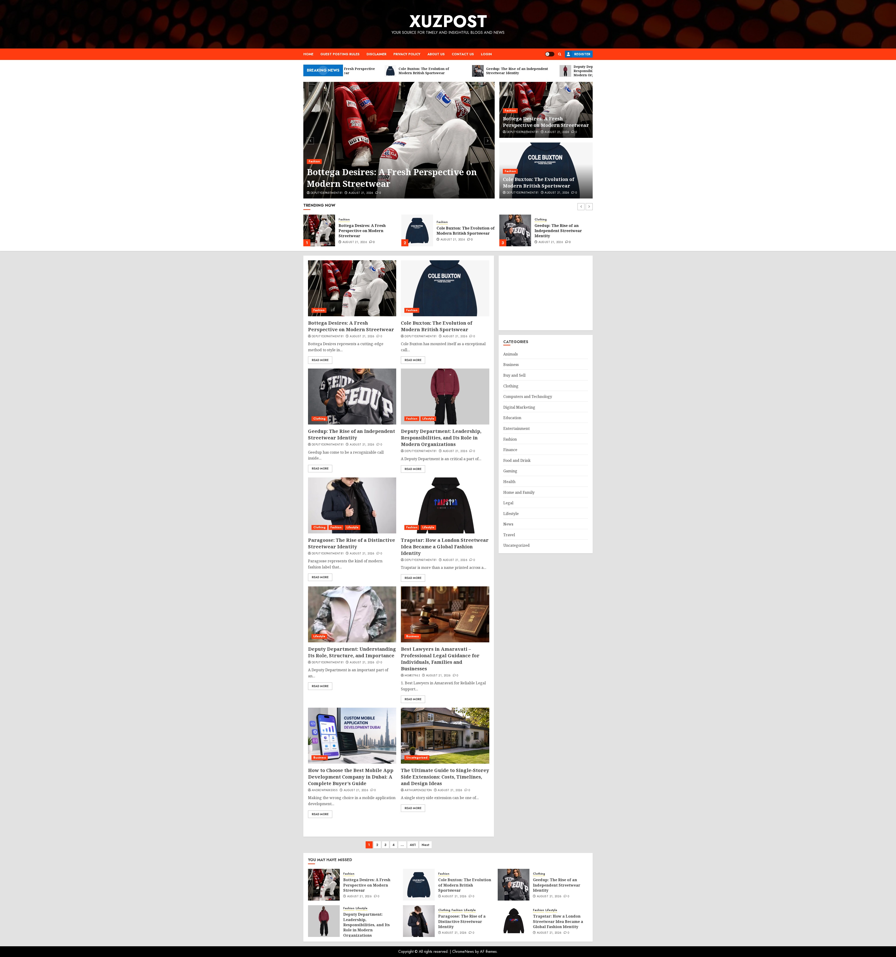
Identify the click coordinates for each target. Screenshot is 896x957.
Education (512, 417)
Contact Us (463, 54)
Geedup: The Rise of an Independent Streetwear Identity (460, 231)
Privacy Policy (406, 54)
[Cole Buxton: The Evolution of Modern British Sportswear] (319, 230)
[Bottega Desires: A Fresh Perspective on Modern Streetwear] (399, 140)
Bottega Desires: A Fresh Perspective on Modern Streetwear (392, 177)
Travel (509, 534)
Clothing (443, 220)
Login (486, 54)
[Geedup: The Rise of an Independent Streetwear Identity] (417, 230)
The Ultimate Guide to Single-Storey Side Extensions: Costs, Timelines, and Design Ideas (445, 776)
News (508, 524)
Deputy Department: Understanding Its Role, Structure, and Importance (352, 652)
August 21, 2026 (361, 193)
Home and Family (519, 492)
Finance (510, 449)
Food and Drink (517, 460)
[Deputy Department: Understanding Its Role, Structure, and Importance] (352, 614)
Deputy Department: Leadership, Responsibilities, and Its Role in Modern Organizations (563, 231)
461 (413, 844)
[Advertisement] (545, 293)
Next (425, 844)
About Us (436, 54)
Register (582, 54)
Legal (508, 502)
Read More (320, 360)
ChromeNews (463, 951)
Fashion (314, 161)
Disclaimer (376, 54)
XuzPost (448, 21)
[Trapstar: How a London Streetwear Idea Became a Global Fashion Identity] (445, 505)
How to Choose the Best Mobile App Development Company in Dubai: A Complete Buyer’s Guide (350, 776)
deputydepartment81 (327, 193)
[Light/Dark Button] (549, 54)
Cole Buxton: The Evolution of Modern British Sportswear (538, 182)
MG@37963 (412, 676)
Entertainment (516, 428)
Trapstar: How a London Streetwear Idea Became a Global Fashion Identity (445, 546)
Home (308, 54)
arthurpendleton (418, 790)
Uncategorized (416, 757)
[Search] (560, 54)
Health (509, 481)
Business (412, 636)
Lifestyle (553, 218)
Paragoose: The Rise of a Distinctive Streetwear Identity (351, 543)
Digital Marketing (519, 407)
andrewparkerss (325, 790)
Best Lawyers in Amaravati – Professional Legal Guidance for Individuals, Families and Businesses (440, 659)
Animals (510, 354)
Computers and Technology (527, 396)
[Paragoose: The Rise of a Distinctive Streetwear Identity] (352, 505)
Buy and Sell (514, 375)
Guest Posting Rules (340, 54)
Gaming (510, 470)
